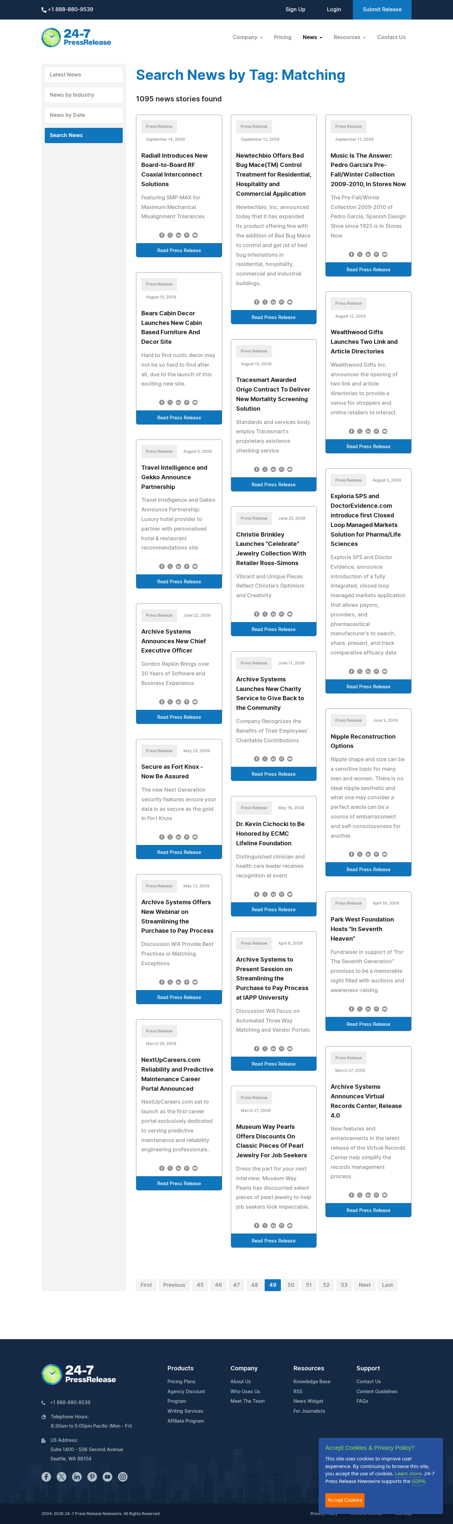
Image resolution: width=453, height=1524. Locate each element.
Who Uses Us (245, 1392)
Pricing (282, 37)
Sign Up (295, 9)
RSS (297, 1392)
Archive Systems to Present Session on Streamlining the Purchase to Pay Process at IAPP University (272, 979)
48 (254, 1285)
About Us (240, 1382)
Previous (174, 1285)
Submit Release (382, 9)
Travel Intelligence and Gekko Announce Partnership (174, 477)
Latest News (65, 75)
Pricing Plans (181, 1382)
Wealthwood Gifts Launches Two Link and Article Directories (364, 342)
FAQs (362, 1401)
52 (326, 1285)
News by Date (67, 115)
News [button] (310, 37)
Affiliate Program (185, 1421)
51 (309, 1285)
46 (218, 1285)
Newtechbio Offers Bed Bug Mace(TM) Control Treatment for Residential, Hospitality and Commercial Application (273, 175)
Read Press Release (179, 250)
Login (334, 9)
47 (236, 1285)
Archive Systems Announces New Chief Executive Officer (173, 641)
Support (368, 1369)
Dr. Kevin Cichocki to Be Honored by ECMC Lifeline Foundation (270, 834)
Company (244, 1369)
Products (180, 1369)
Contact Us (391, 37)
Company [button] (246, 37)
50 (291, 1285)
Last (387, 1285)
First (146, 1285)
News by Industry (72, 95)
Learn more (408, 1473)
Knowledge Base (311, 1382)
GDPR (418, 1481)
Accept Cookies (345, 1500)
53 (344, 1285)
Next (365, 1285)
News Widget (308, 1401)
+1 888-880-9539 (69, 9)
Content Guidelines (377, 1392)
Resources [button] (348, 37)
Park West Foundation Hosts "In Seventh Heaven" (362, 929)
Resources (308, 1369)
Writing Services (185, 1411)
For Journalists (309, 1411)
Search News (66, 135)
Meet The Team (247, 1401)
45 (200, 1285)
